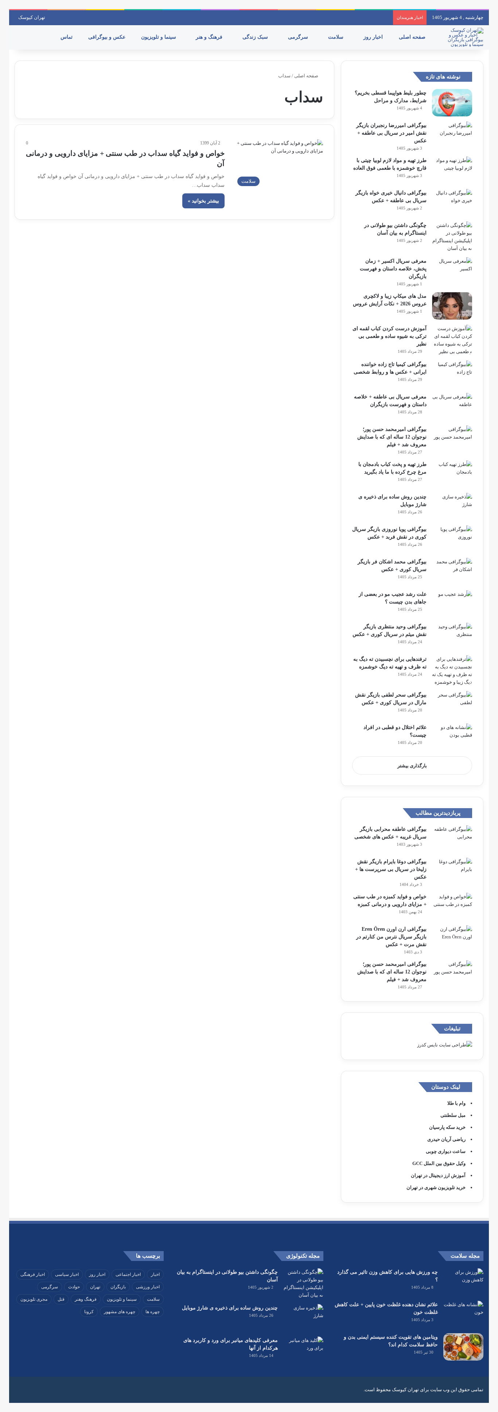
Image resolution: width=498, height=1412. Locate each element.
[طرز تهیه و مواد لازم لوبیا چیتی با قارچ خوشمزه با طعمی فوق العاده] (452, 170)
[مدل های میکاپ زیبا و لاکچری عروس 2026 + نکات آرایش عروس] (452, 306)
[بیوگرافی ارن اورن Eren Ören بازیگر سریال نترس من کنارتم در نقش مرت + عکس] (452, 939)
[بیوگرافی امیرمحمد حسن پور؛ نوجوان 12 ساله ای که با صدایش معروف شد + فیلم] (452, 439)
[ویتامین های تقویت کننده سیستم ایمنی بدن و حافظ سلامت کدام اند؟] (463, 1347)
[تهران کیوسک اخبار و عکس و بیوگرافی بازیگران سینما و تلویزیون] (463, 37)
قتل (61, 1299)
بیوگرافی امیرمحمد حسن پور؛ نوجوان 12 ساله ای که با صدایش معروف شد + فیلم (392, 437)
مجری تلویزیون (33, 1299)
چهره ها (152, 1311)
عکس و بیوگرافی (107, 37)
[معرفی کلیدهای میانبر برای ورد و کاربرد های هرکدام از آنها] (303, 1350)
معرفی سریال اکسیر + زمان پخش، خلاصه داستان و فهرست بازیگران (393, 268)
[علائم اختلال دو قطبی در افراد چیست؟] (452, 737)
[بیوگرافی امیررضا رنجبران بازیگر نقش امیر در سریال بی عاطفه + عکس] (452, 135)
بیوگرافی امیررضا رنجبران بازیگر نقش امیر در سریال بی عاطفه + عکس (391, 133)
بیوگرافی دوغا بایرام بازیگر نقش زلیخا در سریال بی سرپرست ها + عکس (391, 869)
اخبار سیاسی (67, 1274)
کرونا (89, 1311)
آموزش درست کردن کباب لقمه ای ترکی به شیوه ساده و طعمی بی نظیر (390, 336)
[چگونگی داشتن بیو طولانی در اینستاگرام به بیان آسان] (452, 236)
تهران (95, 1286)
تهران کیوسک (31, 17)
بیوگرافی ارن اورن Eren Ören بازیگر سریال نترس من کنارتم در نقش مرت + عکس (391, 936)
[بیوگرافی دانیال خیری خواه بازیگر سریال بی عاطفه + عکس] (452, 202)
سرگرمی (299, 37)
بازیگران (118, 1286)
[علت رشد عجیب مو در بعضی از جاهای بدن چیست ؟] (452, 604)
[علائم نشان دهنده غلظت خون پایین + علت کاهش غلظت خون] (463, 1314)
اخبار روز (373, 37)
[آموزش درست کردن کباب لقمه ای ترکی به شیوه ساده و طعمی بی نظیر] (452, 340)
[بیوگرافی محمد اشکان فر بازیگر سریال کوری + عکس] (452, 571)
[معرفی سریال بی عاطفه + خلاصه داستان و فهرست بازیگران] (452, 406)
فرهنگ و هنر (210, 37)
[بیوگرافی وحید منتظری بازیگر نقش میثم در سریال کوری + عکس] (452, 636)
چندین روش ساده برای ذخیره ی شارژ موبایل (230, 1308)
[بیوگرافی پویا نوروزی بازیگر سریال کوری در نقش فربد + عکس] (452, 539)
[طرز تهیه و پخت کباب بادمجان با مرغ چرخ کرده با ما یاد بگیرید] (452, 474)
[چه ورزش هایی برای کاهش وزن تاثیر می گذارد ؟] (463, 1282)
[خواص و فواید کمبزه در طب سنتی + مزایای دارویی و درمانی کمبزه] (452, 906)
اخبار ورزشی (148, 1286)
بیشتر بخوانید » (203, 201)
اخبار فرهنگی (32, 1274)
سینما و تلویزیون (159, 37)
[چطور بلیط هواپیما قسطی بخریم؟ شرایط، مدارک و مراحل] (452, 102)
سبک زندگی (255, 37)
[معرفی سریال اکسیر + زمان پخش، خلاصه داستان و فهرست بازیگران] (452, 271)
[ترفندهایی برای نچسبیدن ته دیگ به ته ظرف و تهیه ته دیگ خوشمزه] (452, 670)
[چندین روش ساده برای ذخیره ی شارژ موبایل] (452, 506)
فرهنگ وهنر (86, 1299)
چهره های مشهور (119, 1311)
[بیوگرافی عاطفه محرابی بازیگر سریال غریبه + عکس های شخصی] (452, 839)
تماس (67, 37)
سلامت (336, 37)
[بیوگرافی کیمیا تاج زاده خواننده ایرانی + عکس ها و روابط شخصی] (452, 374)
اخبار (155, 1274)
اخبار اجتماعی (128, 1274)
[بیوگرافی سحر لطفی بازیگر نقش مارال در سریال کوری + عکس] (452, 704)
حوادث (74, 1286)
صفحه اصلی (413, 37)
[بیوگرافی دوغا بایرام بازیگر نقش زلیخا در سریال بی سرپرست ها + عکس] (452, 871)
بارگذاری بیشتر (412, 765)
